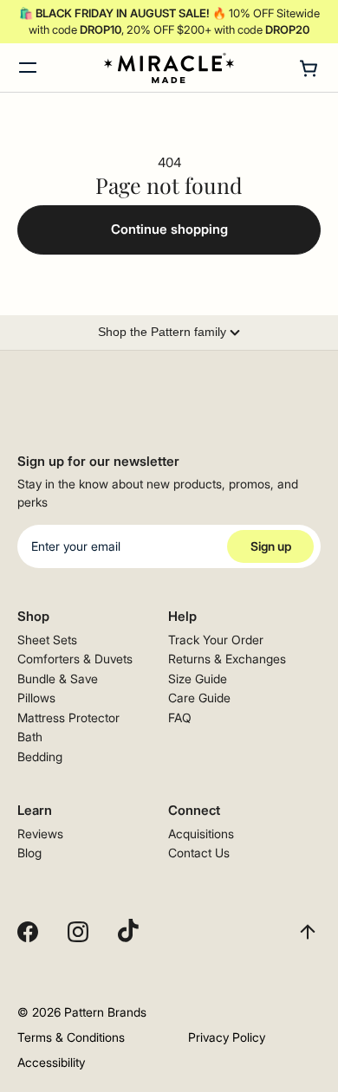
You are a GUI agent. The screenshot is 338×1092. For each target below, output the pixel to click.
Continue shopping (169, 229)
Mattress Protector (68, 717)
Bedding (39, 756)
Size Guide (197, 678)
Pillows (36, 697)
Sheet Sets (47, 639)
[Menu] (27, 67)
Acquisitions (201, 833)
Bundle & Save (57, 678)
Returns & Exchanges (227, 658)
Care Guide (199, 697)
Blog (29, 852)
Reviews (40, 833)
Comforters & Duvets (75, 658)
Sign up (270, 546)
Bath (29, 736)
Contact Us (199, 852)
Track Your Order (215, 639)
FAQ (180, 717)
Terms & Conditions (71, 1037)
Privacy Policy (226, 1037)
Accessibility (51, 1062)
